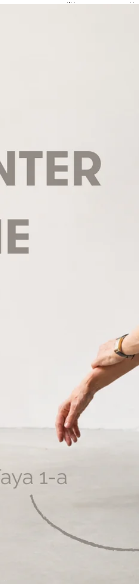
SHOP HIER (5, 580)
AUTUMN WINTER (14, 2)
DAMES (24, 2)
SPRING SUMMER (6, 2)
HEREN (28, 2)
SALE (20, 2)
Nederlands (126, 2)
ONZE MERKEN (34, 2)
